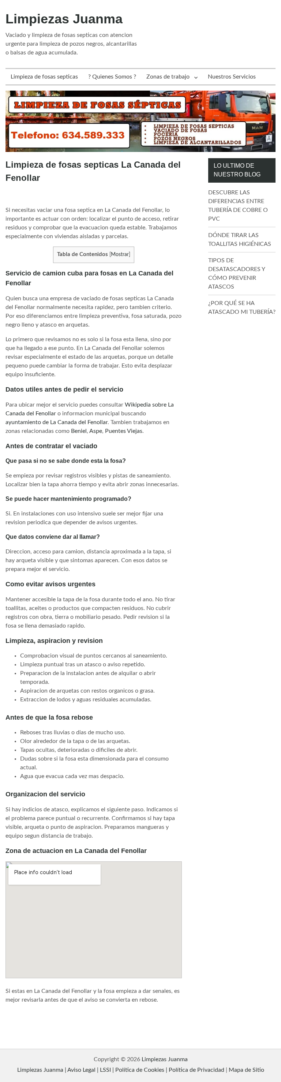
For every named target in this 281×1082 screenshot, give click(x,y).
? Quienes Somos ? (112, 77)
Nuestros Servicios (232, 77)
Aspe (95, 431)
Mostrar (120, 254)
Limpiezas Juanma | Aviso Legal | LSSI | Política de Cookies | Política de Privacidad (120, 1070)
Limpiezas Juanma (64, 18)
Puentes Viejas (123, 431)
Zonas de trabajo (168, 77)
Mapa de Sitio (246, 1070)
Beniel (79, 431)
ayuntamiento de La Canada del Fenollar (56, 422)
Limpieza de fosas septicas (44, 77)
